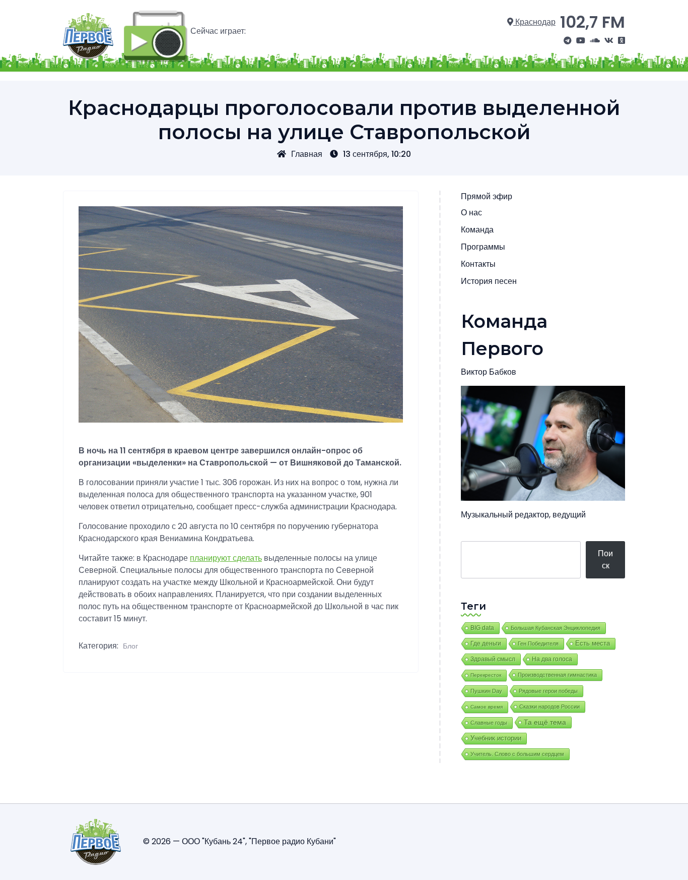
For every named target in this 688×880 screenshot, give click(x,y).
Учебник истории (495, 738)
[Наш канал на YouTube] (580, 41)
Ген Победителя (538, 643)
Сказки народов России (549, 706)
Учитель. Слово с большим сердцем (517, 754)
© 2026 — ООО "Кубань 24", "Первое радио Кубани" (239, 841)
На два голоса (552, 659)
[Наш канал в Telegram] (568, 41)
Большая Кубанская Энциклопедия (555, 628)
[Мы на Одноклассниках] (621, 41)
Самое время (486, 707)
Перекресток (485, 675)
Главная (306, 154)
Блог (130, 646)
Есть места (592, 643)
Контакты (478, 264)
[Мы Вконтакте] (608, 41)
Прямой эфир (486, 196)
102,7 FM (592, 22)
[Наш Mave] (595, 41)
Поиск (605, 559)
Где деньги (485, 643)
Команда (477, 230)
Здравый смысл (492, 659)
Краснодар (534, 22)
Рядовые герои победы (548, 691)
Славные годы (488, 723)
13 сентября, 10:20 (377, 154)
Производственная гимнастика (557, 675)
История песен (489, 281)
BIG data (482, 627)
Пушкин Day (486, 691)
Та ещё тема (545, 722)
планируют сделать (226, 558)
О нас (471, 212)
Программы (483, 247)
